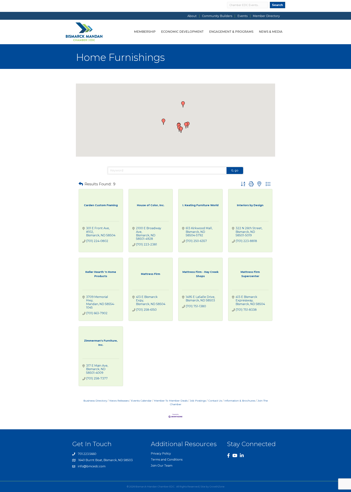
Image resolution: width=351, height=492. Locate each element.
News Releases (119, 400)
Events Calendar (141, 400)
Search (277, 5)
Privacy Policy (161, 453)
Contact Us (215, 400)
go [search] (236, 170)
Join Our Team (161, 465)
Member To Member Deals (171, 400)
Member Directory (266, 16)
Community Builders (217, 16)
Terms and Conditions (166, 459)
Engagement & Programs (231, 31)
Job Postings (198, 400)
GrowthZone (216, 486)
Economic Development (182, 31)
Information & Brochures (239, 400)
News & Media (270, 31)
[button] (186, 125)
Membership (145, 31)
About (192, 16)
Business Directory (95, 400)
